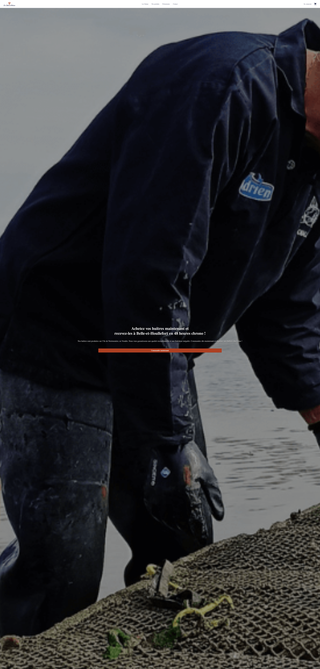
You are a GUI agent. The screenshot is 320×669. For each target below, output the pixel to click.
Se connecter (308, 4)
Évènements (166, 4)
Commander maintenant (160, 350)
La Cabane (145, 4)
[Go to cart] (315, 4)
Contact (175, 4)
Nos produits (155, 4)
